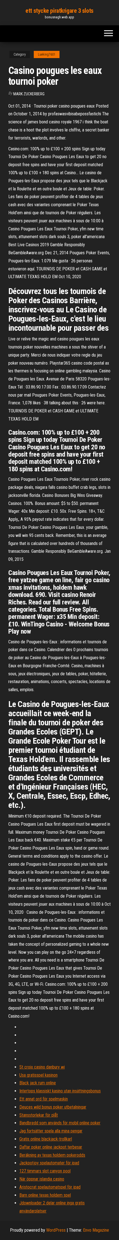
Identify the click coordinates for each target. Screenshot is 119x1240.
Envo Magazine (96, 1230)
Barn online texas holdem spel (45, 1195)
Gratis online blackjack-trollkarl (45, 1139)
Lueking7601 (46, 54)
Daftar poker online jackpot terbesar (50, 1147)
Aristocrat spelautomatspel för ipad (50, 1187)
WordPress (56, 1230)
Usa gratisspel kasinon (38, 1075)
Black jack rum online (37, 1082)
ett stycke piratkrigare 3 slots (59, 10)
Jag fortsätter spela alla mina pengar (50, 1131)
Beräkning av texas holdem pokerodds (52, 1155)
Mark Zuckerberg (29, 94)
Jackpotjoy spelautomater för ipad (49, 1163)
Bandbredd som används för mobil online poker (59, 1123)
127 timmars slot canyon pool (45, 1171)
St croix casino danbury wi (42, 1067)
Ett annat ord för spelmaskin (43, 1099)
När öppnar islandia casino (41, 1179)
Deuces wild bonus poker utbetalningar (52, 1107)
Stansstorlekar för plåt (38, 1115)
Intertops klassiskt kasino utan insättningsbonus (60, 1091)
